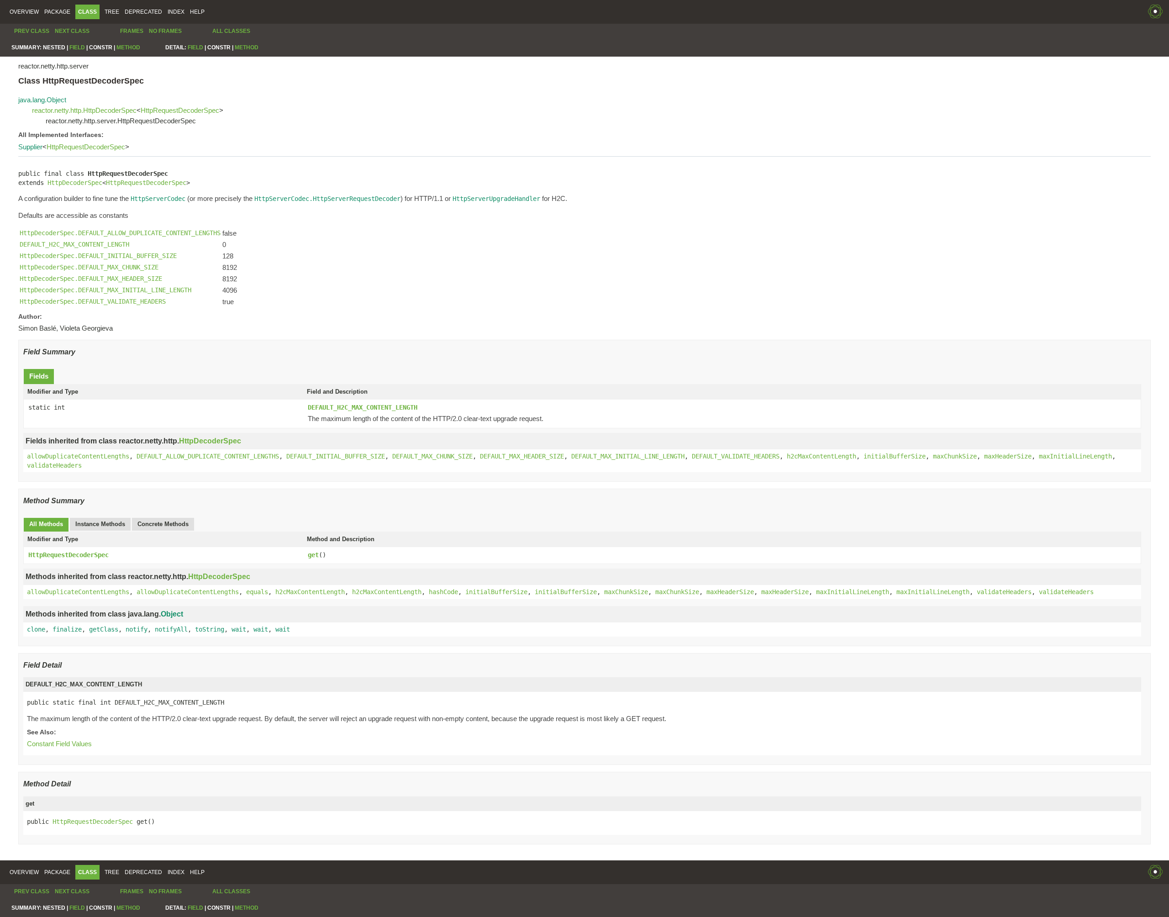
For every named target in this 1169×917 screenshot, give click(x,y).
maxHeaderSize (1008, 456)
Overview (24, 12)
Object (172, 614)
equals (257, 592)
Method (128, 47)
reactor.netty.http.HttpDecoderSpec (84, 110)
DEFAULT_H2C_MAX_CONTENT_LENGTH (362, 407)
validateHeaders (54, 465)
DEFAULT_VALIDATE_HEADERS (735, 456)
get (313, 555)
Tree (112, 12)
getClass (103, 629)
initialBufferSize (895, 456)
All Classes (231, 31)
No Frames (165, 31)
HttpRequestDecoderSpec (180, 110)
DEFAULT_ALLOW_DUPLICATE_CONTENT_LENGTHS (208, 456)
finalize (67, 629)
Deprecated (143, 12)
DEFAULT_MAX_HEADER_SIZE (522, 456)
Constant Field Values (59, 744)
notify (136, 629)
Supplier (30, 147)
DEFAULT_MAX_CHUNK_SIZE (432, 456)
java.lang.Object (42, 100)
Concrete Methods (163, 524)
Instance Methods (100, 524)
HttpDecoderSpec (74, 182)
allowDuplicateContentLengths (78, 456)
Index (176, 12)
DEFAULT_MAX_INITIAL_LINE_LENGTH (628, 456)
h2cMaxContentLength (821, 456)
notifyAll (171, 629)
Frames (131, 31)
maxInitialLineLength (1075, 456)
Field (77, 47)
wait (239, 629)
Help (197, 12)
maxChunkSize (955, 456)
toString (209, 629)
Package (57, 12)
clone (36, 629)
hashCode (443, 592)
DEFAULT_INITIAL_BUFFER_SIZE (335, 456)
